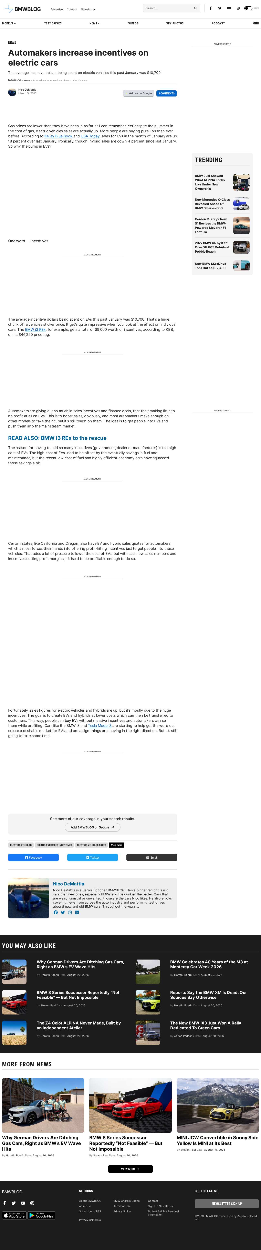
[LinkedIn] (77, 912)
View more (128, 1169)
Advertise (57, 9)
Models (7, 23)
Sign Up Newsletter (160, 1206)
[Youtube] (229, 8)
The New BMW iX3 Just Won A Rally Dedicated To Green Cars (205, 1025)
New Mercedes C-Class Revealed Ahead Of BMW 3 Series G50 (212, 204)
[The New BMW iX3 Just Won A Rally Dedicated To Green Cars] (148, 1023)
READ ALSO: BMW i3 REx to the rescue (57, 438)
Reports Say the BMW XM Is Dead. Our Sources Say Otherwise (208, 995)
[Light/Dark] (248, 8)
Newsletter (88, 9)
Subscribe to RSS (90, 1211)
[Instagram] (238, 8)
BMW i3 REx (35, 329)
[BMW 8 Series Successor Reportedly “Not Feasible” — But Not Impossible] (14, 992)
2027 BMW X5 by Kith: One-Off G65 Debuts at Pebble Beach (212, 247)
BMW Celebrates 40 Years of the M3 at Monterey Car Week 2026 (209, 964)
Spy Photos (175, 23)
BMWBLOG (14, 80)
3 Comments (166, 93)
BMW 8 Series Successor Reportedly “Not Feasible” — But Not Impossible (78, 995)
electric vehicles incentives (54, 845)
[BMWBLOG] (34, 1192)
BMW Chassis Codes (127, 1200)
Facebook (35, 857)
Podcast (218, 23)
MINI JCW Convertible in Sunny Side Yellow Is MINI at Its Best (218, 1140)
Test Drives (53, 23)
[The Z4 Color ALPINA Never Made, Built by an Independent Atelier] (14, 1023)
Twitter (94, 857)
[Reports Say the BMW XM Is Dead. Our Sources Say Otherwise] (148, 992)
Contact (72, 9)
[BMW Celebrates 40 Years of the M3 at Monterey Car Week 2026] (148, 962)
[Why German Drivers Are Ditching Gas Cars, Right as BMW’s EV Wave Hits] (14, 962)
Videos (133, 23)
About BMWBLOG (90, 1200)
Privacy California (90, 1220)
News (93, 23)
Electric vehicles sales (91, 845)
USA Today (90, 136)
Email (153, 857)
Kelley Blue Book (58, 136)
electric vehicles (21, 845)
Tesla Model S (99, 725)
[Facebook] (211, 8)
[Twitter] (220, 8)
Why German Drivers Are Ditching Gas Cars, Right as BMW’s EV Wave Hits (80, 964)
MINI (256, 23)
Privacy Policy (122, 1211)
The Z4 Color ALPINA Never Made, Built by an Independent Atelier (79, 1025)
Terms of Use (122, 1206)
